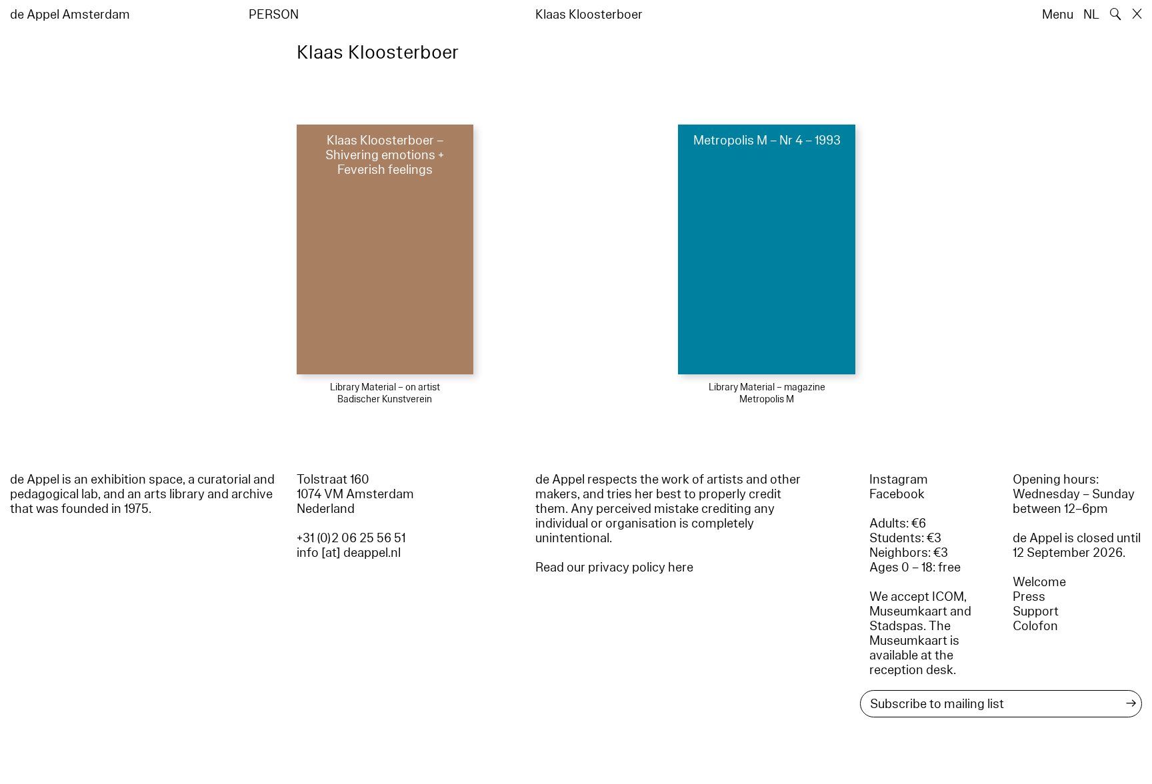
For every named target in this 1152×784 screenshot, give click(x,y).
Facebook (897, 494)
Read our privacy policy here (614, 567)
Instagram (898, 479)
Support (1036, 611)
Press (1029, 596)
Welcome (1039, 582)
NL (1091, 14)
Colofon (1035, 626)
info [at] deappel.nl (349, 553)
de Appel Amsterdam (70, 14)
